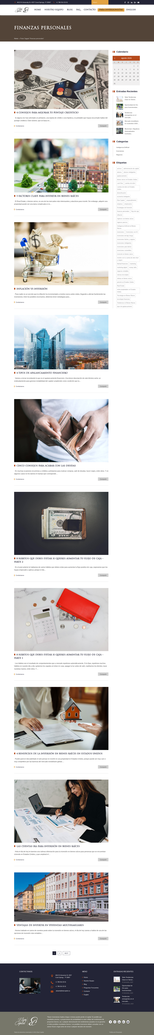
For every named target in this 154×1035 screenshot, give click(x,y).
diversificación (121, 193)
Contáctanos (20, 126)
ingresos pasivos (122, 222)
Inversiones (120, 151)
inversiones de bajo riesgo (125, 235)
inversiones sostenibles (124, 250)
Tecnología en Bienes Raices (126, 295)
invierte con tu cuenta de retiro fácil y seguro (127, 259)
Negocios (119, 155)
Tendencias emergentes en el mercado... (130, 115)
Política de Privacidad (115, 1032)
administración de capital (131, 168)
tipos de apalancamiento (124, 306)
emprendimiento (131, 200)
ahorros (119, 172)
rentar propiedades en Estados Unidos (126, 291)
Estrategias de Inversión (124, 207)
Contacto (90, 10)
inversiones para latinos (124, 247)
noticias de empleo (123, 275)
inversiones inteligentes (124, 243)
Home (37, 10)
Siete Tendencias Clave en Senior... (130, 98)
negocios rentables (123, 271)
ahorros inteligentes (130, 172)
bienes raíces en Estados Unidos (127, 179)
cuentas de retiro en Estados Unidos (126, 188)
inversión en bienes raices (125, 254)
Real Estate (120, 286)
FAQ (78, 10)
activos (119, 168)
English (131, 10)
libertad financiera (122, 264)
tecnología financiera (123, 299)
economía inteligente (123, 196)
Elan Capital (120, 200)
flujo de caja (135, 211)
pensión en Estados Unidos (125, 282)
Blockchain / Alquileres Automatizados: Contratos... (132, 131)
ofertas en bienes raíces (124, 278)
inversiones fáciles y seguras (126, 239)
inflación (119, 215)
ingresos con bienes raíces (125, 218)
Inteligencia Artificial (122, 147)
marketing (133, 264)
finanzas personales (123, 211)
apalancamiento (122, 176)
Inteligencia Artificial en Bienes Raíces (126, 227)
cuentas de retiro (130, 183)
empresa (119, 204)
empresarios (128, 204)
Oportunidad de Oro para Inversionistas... (131, 106)
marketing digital (122, 267)
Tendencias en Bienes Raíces (126, 303)
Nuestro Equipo (53, 10)
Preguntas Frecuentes (91, 988)
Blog (70, 10)
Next (66, 953)
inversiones (120, 232)
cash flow (120, 183)
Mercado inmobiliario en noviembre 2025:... (132, 122)
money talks (133, 267)
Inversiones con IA (132, 232)
